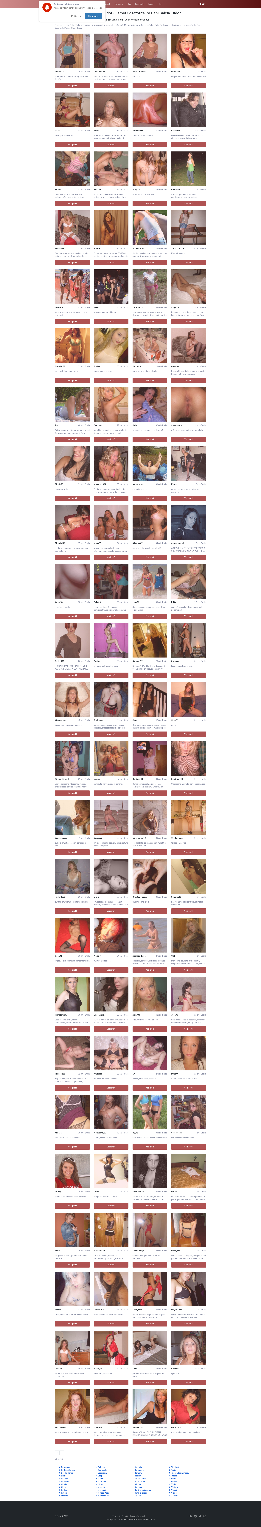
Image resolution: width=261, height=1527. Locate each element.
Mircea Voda (103, 1493)
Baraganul (65, 1467)
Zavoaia (174, 1496)
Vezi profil (72, 86)
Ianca (100, 1479)
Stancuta (138, 1487)
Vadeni (174, 1484)
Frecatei (65, 1496)
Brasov (151, 4)
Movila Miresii (104, 1496)
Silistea (137, 1484)
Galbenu (101, 1467)
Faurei (64, 1493)
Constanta (139, 4)
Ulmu (173, 1479)
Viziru (174, 1493)
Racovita (138, 1467)
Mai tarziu (76, 16)
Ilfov (160, 4)
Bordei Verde (67, 1473)
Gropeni (101, 1476)
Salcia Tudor (140, 1479)
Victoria (174, 1487)
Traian (174, 1470)
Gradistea (102, 1473)
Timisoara (119, 4)
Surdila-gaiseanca (142, 1490)
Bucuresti (106, 4)
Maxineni (101, 1490)
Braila (63, 1476)
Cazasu (64, 1479)
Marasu (101, 1487)
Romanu (138, 1473)
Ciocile (64, 1484)
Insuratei (101, 1481)
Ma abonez (93, 16)
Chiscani (65, 1481)
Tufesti (174, 1476)
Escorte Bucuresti (137, 1516)
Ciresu (64, 1487)
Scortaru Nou (140, 1481)
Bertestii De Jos (68, 1470)
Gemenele (102, 1470)
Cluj (129, 4)
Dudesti (64, 1490)
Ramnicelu (139, 1470)
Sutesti (137, 1496)
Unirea (174, 1481)
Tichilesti (175, 1467)
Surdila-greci (140, 1493)
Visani (174, 1490)
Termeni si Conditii (120, 1516)
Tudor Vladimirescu (180, 1473)
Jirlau (100, 1484)
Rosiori (137, 1476)
